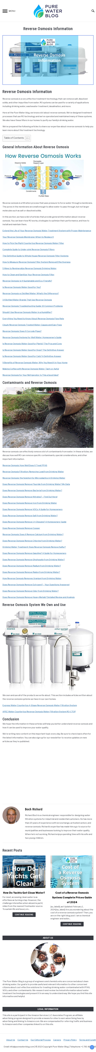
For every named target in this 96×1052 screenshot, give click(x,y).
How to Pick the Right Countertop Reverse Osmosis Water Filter (33, 243)
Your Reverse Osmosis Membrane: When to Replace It (28, 237)
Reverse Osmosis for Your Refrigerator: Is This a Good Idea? (30, 375)
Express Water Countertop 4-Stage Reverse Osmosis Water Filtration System (39, 705)
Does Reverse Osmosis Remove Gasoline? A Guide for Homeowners (34, 553)
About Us (10, 1040)
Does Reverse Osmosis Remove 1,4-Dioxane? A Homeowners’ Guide (34, 522)
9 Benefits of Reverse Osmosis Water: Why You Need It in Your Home (35, 362)
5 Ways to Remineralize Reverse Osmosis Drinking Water (29, 268)
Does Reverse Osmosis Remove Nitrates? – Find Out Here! (29, 497)
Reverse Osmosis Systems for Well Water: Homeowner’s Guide (32, 337)
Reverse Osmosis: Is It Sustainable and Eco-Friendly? (27, 281)
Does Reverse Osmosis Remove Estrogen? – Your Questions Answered (35, 585)
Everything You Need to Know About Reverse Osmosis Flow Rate (33, 318)
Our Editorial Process (41, 1040)
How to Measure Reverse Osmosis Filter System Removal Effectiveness (36, 262)
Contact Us (23, 1040)
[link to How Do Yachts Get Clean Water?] (24, 872)
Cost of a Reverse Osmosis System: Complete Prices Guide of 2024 (72, 897)
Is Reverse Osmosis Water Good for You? (21, 287)
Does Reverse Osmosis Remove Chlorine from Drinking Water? (32, 541)
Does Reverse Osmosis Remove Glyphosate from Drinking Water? (33, 559)
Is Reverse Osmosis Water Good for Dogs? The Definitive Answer (33, 350)
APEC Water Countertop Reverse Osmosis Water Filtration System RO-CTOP (39, 711)
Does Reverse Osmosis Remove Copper (21, 528)
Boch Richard (33, 809)
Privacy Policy (70, 1040)
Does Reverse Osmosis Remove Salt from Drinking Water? (30, 515)
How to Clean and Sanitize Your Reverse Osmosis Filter (28, 274)
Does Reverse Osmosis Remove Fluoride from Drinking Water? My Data (36, 484)
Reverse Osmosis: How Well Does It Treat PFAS (24, 465)
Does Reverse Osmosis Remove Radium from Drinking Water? (31, 566)
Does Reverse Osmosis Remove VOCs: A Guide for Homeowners (32, 509)
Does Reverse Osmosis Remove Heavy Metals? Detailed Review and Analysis (38, 597)
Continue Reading (24, 914)
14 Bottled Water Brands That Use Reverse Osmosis (27, 300)
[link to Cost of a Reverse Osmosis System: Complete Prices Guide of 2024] (72, 872)
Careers (57, 1040)
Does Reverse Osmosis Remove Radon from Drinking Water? (31, 572)
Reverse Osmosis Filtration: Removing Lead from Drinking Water (33, 471)
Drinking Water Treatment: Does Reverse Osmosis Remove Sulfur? (34, 547)
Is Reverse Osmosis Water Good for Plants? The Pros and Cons (32, 344)
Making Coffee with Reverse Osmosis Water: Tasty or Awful (30, 369)
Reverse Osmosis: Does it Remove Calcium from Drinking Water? (33, 534)
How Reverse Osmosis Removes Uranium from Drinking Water (31, 578)
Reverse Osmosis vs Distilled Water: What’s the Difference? (30, 293)
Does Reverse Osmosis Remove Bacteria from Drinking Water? (32, 490)
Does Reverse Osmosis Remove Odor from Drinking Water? (30, 591)
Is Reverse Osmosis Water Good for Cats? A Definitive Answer (31, 356)
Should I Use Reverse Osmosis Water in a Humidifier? (27, 312)
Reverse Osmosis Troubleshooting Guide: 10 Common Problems (32, 306)
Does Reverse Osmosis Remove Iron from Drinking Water (29, 503)
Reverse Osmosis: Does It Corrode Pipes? (22, 331)
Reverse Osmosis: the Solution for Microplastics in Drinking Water (33, 478)
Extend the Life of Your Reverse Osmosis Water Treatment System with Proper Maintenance (46, 231)
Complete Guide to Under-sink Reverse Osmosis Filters (28, 249)
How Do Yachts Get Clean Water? (24, 892)
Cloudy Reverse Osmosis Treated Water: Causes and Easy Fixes (32, 325)
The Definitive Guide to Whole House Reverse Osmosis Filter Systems (35, 256)
